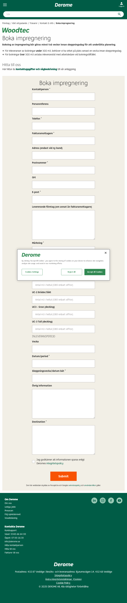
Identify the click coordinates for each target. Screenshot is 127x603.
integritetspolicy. (55, 463)
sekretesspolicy (75, 485)
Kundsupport (11, 530)
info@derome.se (12, 541)
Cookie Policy (63, 582)
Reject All (72, 272)
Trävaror (33, 23)
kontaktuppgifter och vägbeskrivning (36, 69)
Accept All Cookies (94, 272)
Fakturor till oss (12, 552)
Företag (6, 23)
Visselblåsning (11, 518)
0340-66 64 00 (18, 534)
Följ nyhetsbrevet (13, 514)
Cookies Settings (32, 272)
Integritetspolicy (63, 575)
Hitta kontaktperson (14, 545)
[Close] (105, 252)
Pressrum (9, 510)
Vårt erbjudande (19, 23)
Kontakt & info (47, 23)
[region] (63, 265)
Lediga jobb (10, 507)
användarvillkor (90, 485)
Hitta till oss (10, 549)
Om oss (8, 503)
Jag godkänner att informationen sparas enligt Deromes (61, 461)
